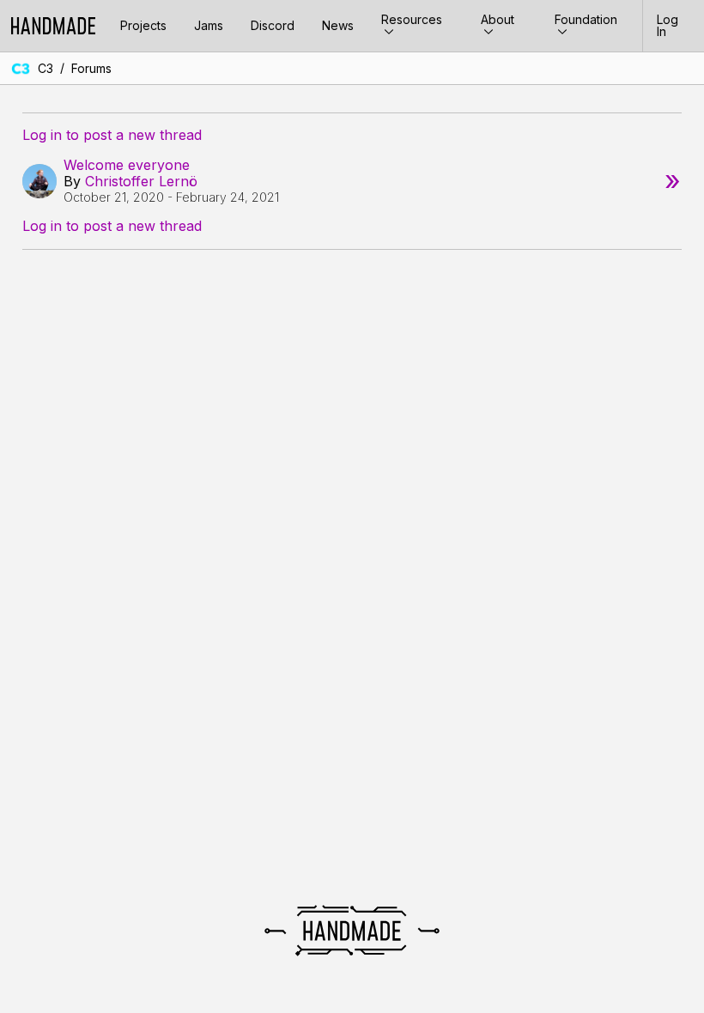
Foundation (586, 19)
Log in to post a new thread (112, 135)
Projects (143, 25)
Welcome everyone (127, 164)
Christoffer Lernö (141, 181)
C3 (45, 68)
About (497, 19)
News (338, 25)
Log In (667, 25)
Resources (411, 19)
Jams (208, 25)
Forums (91, 68)
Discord (272, 25)
